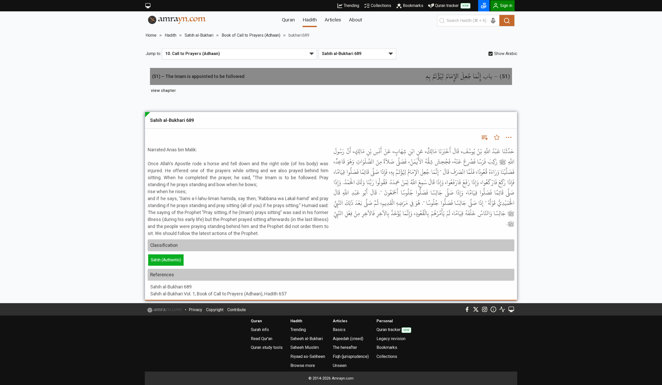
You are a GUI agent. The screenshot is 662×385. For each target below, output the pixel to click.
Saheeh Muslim (304, 347)
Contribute (236, 309)
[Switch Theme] (148, 6)
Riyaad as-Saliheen (307, 356)
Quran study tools (267, 347)
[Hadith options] (508, 137)
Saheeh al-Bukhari (306, 338)
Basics (339, 329)
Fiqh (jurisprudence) (351, 356)
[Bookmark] (496, 137)
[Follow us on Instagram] (485, 309)
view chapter (163, 90)
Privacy (195, 309)
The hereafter (345, 347)
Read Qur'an (261, 338)
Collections (381, 5)
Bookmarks (413, 5)
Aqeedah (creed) (348, 338)
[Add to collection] (484, 137)
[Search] (506, 20)
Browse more (302, 365)
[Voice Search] (493, 20)
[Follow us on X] (476, 309)
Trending (351, 5)
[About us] (493, 309)
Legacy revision (391, 338)
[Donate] (484, 5)
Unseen (340, 365)
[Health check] (502, 309)
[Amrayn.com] (177, 19)
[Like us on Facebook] (467, 309)
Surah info (260, 329)
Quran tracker (452, 5)
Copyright (214, 309)
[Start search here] (442, 20)
